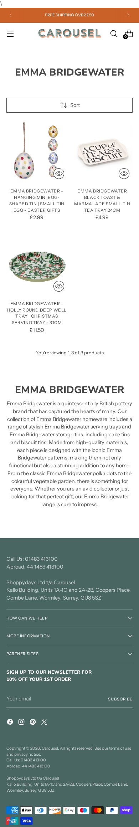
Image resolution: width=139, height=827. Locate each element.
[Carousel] (69, 33)
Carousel (50, 748)
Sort (75, 105)
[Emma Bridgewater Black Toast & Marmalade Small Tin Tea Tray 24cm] (102, 151)
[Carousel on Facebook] (10, 723)
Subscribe (120, 699)
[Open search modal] (113, 33)
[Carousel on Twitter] (45, 723)
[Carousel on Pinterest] (33, 723)
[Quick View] (58, 173)
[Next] (128, 15)
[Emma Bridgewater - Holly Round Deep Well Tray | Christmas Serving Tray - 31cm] (36, 264)
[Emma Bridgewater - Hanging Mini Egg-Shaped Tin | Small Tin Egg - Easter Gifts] (36, 151)
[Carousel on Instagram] (22, 723)
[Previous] (11, 15)
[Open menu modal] (10, 33)
